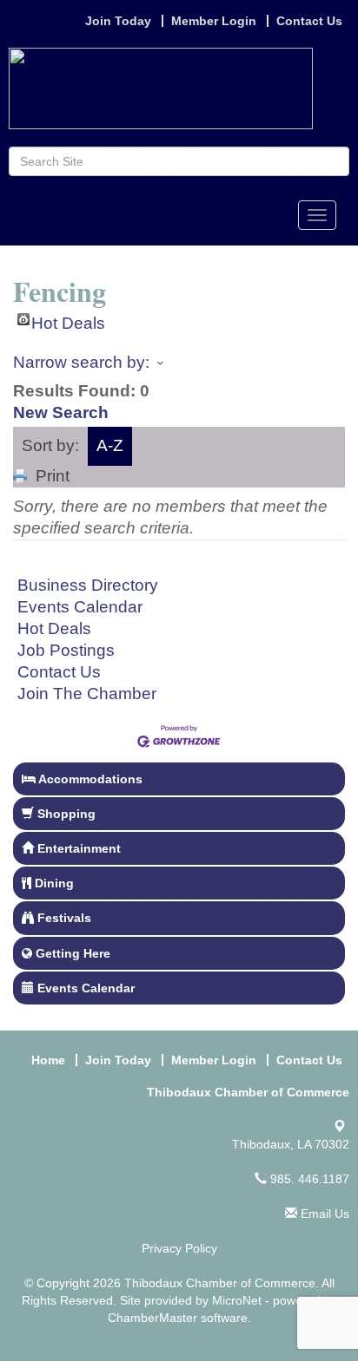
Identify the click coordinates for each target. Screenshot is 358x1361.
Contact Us (59, 672)
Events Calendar (80, 607)
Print (53, 476)
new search (61, 412)
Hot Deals (68, 319)
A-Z (109, 445)
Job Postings (66, 650)
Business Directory (87, 585)
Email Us (323, 1213)
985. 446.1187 (308, 1179)
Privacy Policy (179, 1248)
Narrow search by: (81, 362)
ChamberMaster (152, 1318)
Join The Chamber (86, 693)
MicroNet (237, 1300)
